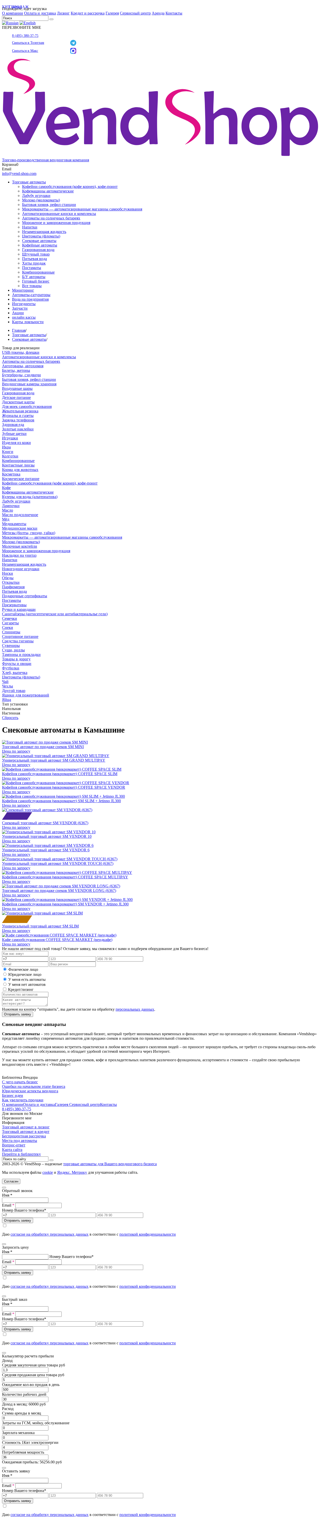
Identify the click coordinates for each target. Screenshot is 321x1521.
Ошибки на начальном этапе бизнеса (33, 1086)
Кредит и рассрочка (88, 13)
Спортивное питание (20, 636)
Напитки (29, 227)
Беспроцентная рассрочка (24, 1136)
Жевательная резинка (20, 411)
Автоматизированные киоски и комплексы (59, 213)
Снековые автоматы (39, 241)
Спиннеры (11, 632)
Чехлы (7, 686)
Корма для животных (20, 469)
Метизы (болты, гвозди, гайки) (28, 533)
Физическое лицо (23, 969)
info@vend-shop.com (19, 173)
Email (8, 1205)
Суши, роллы (13, 650)
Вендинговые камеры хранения (29, 384)
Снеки (7, 627)
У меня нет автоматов (27, 984)
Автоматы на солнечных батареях (51, 218)
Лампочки (11, 506)
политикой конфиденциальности (147, 1234)
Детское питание (16, 397)
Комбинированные (38, 272)
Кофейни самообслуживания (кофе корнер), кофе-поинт (70, 186)
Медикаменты (14, 524)
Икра (6, 447)
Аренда (158, 13)
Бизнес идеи (12, 1095)
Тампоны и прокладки (21, 654)
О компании (12, 13)
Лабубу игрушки (36, 195)
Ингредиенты (24, 304)
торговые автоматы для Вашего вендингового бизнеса (110, 1164)
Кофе (6, 488)
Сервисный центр (135, 13)
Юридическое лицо (24, 974)
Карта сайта (12, 1149)
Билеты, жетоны (16, 370)
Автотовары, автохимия (22, 366)
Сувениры (11, 645)
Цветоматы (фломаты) (41, 236)
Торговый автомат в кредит (25, 1131)
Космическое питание (20, 479)
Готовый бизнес (35, 281)
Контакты (174, 13)
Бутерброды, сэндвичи (21, 375)
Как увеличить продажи (22, 1100)
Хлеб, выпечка (14, 672)
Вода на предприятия (30, 299)
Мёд (5, 519)
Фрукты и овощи (16, 663)
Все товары (32, 286)
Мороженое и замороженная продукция (56, 222)
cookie (47, 1172)
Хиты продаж (34, 263)
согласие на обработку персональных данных (50, 1234)
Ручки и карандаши (19, 609)
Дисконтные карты (18, 402)
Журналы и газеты (18, 415)
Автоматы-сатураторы (31, 295)
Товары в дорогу (16, 659)
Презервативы (14, 605)
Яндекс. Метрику (72, 1172)
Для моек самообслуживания (27, 406)
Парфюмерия (13, 587)
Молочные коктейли (19, 546)
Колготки (10, 456)
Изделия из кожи (16, 442)
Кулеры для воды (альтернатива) (29, 497)
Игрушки (10, 438)
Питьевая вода (34, 259)
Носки (7, 573)
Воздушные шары (17, 388)
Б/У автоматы (33, 277)
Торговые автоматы (29, 182)
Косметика (11, 474)
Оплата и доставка (40, 13)
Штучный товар (36, 254)
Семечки (9, 618)
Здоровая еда (13, 424)
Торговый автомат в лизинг (26, 1127)
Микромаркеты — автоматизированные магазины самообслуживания (82, 209)
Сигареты (10, 623)
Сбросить (10, 718)
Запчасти (20, 308)
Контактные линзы (18, 465)
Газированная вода (38, 250)
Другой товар (13, 690)
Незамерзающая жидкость (44, 231)
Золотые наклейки (18, 429)
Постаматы (31, 268)
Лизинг (63, 13)
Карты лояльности (28, 322)
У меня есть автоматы (27, 979)
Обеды (8, 578)
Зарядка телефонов (18, 420)
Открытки (11, 582)
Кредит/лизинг (20, 989)
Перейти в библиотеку (21, 1154)
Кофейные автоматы (39, 245)
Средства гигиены (18, 641)
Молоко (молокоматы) (41, 200)
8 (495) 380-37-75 (25, 36)
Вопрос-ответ (13, 1145)
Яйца (6, 699)
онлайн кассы (24, 317)
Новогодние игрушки (20, 569)
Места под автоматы (19, 1140)
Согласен (11, 1181)
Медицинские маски (19, 528)
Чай (5, 681)
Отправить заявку (17, 1014)
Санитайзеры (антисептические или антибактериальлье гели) (55, 614)
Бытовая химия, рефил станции (49, 204)
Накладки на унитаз (19, 555)
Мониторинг (23, 290)
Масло (7, 510)
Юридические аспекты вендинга (30, 1091)
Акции (18, 313)
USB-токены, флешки (20, 352)
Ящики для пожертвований (25, 695)
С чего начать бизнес (20, 1082)
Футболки (10, 668)
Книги (7, 451)
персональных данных (135, 1009)
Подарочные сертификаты (24, 596)
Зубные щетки (14, 433)
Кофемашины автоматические (48, 191)
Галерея (112, 13)
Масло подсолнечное (20, 515)
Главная (19, 330)
